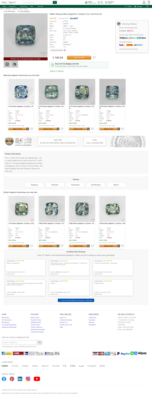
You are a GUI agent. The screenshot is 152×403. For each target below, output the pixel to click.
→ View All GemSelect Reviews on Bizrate (76, 300)
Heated (65, 42)
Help (32, 6)
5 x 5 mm (66, 28)
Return (116, 185)
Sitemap (91, 322)
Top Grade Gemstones (9, 325)
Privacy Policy (35, 325)
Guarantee (75, 185)
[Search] (55, 2)
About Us (63, 317)
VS (64, 39)
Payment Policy (36, 320)
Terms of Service (36, 327)
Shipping (34, 185)
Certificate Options (57, 50)
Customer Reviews (66, 320)
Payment (54, 185)
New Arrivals (23, 6)
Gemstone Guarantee (38, 329)
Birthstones (5, 322)
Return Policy (35, 317)
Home (4, 6)
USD (147, 6)
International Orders (37, 332)
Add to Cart (79, 57)
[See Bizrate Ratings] (74, 18)
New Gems (5, 317)
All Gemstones (6, 320)
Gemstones (13, 6)
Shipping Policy (36, 322)
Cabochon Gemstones (9, 327)
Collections (92, 317)
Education (40, 6)
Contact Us (63, 322)
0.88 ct (65, 26)
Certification (96, 185)
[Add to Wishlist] (94, 57)
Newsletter (92, 325)
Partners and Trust (66, 325)
